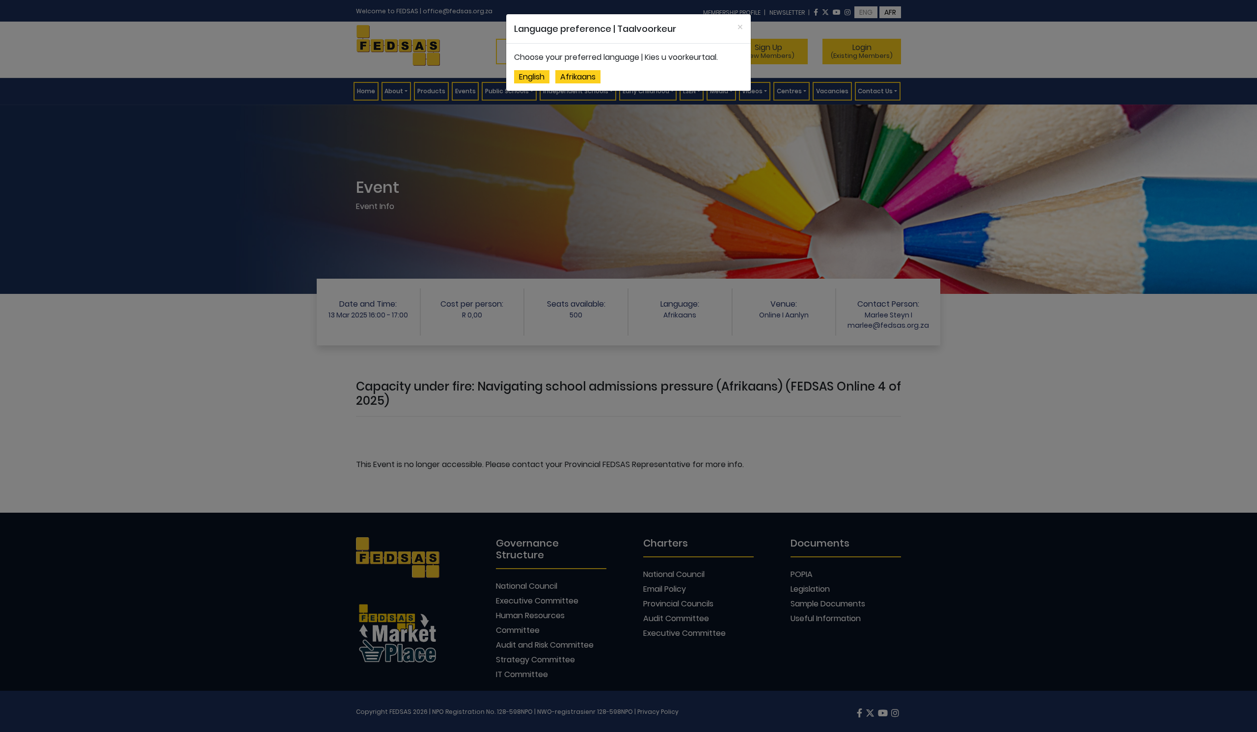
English (532, 76)
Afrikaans (578, 76)
